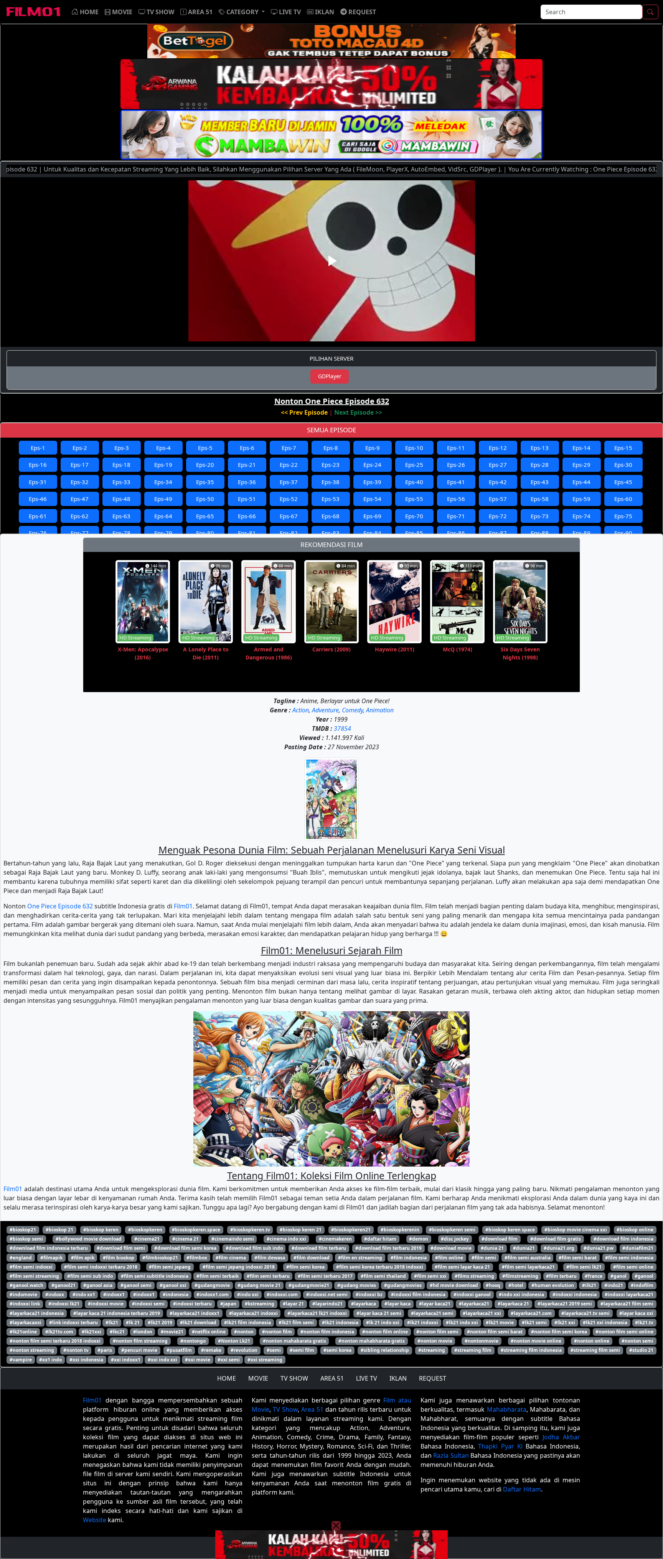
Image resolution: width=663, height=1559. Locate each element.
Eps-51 (247, 499)
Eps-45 (623, 482)
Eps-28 (540, 464)
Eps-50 (205, 499)
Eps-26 (456, 464)
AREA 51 (332, 1378)
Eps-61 (38, 516)
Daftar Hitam (522, 1489)
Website (94, 1520)
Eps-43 (540, 482)
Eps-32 (80, 482)
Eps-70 (414, 516)
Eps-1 (38, 448)
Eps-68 (331, 516)
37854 (342, 728)
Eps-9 (372, 448)
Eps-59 (581, 499)
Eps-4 (163, 448)
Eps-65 (205, 516)
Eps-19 (163, 464)
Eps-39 (372, 482)
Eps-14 (581, 448)
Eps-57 (498, 499)
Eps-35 (205, 482)
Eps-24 (372, 464)
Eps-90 (623, 533)
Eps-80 (205, 533)
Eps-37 (289, 482)
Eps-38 (331, 482)
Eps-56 (456, 499)
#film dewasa (269, 1257)
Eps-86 (456, 533)
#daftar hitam (380, 1239)
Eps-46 (38, 499)
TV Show (285, 1409)
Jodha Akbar (561, 1437)
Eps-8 (330, 448)
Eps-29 (581, 464)
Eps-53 (331, 499)
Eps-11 (456, 448)
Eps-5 (205, 448)
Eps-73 (540, 516)
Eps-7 (289, 448)
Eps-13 (540, 448)
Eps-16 (38, 464)
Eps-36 (247, 482)
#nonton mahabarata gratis (294, 1341)
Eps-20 (205, 464)
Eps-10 (414, 448)
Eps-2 (80, 448)
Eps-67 (289, 516)
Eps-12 (498, 448)
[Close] (336, 62)
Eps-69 (372, 516)
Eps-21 (247, 464)
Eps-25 (414, 464)
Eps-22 (289, 464)
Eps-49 (163, 499)
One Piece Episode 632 (60, 906)
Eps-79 (163, 533)
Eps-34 (163, 482)
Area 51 (312, 1409)
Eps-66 (247, 516)
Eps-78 (121, 533)
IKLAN (398, 1378)
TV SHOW (294, 1378)
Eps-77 (80, 533)
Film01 (183, 906)
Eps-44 (581, 482)
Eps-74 (581, 516)
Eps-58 (540, 499)
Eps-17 (80, 464)
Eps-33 (121, 482)
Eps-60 (623, 499)
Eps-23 (331, 464)
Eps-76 (38, 533)
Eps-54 (372, 499)
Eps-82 (289, 533)
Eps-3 (121, 448)
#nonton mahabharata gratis (371, 1341)
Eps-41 (456, 482)
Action (300, 710)
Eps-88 (540, 533)
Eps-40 (414, 482)
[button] (242, 12)
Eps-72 (498, 516)
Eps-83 (331, 533)
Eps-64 (163, 516)
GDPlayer (329, 376)
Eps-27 (498, 464)
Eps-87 (498, 533)
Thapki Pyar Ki (500, 1446)
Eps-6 (247, 448)
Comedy (352, 710)
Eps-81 (247, 533)
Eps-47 (80, 499)
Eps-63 (121, 516)
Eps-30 (623, 464)
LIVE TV (366, 1378)
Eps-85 (414, 533)
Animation (380, 710)
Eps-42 (498, 482)
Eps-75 (623, 516)
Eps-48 (121, 499)
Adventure (325, 710)
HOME (226, 1378)
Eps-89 (581, 533)
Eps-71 (456, 516)
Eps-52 (289, 499)
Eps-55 (414, 499)
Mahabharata (506, 1409)
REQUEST (432, 1378)
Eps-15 (623, 448)
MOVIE (258, 1378)
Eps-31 (38, 482)
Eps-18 (121, 464)
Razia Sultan (450, 1455)
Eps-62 (80, 516)
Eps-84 (372, 533)
